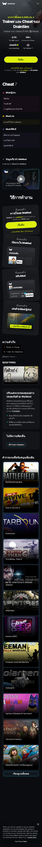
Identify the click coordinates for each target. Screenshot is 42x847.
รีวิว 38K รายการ (14, 40)
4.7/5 (14, 37)
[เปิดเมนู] (38, 3)
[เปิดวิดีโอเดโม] (21, 179)
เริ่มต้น (20, 59)
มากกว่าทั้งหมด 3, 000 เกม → (21, 17)
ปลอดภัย (13, 45)
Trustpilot (16, 411)
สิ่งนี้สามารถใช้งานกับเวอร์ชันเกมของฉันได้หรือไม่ (21, 423)
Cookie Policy (32, 837)
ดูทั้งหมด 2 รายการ (8, 357)
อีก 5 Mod (24, 70)
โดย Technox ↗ (28, 48)
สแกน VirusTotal (14, 48)
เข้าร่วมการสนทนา (16, 445)
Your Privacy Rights (21, 841)
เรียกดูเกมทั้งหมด (21, 773)
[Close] (38, 824)
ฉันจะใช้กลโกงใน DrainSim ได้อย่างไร (20, 417)
